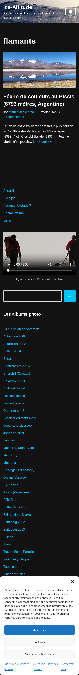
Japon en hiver (13, 433)
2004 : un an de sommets (21, 329)
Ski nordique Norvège (18, 514)
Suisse (8, 537)
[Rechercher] (70, 296)
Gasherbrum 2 (13, 410)
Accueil (8, 190)
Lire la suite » (42, 142)
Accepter (39, 630)
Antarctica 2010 (14, 344)
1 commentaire (13, 116)
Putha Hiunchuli (14, 507)
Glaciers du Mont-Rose (20, 418)
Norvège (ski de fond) (18, 470)
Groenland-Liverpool (17, 425)
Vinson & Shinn (14, 574)
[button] (72, 582)
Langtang (9, 440)
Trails (7, 544)
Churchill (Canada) (16, 373)
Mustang (9, 462)
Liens (7, 220)
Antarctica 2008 (14, 336)
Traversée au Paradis (18, 552)
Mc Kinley (10, 455)
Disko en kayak (14, 388)
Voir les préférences (39, 654)
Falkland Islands (15, 396)
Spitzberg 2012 (14, 522)
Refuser (39, 642)
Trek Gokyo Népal (16, 559)
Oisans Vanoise (14, 477)
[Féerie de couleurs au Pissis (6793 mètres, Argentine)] (39, 70)
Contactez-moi (13, 213)
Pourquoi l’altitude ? (17, 205)
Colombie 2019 (14, 381)
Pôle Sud (9, 500)
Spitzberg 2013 (14, 529)
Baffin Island (12, 351)
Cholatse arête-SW (17, 366)
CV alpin (9, 198)
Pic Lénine (10, 485)
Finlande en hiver (15, 403)
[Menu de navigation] (70, 11)
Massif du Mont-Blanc (19, 448)
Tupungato (10, 566)
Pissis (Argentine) (16, 492)
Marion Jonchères (21, 112)
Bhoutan (9, 358)
